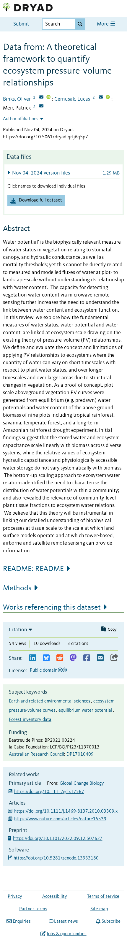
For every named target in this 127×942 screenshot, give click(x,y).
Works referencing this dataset (52, 607)
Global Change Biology (82, 783)
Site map (99, 909)
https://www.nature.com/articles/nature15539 (60, 819)
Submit (21, 24)
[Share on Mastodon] (73, 658)
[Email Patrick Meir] (41, 106)
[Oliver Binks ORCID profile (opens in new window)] (48, 97)
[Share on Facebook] (86, 658)
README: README (33, 569)
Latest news (66, 921)
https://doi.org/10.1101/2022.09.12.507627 (58, 838)
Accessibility (54, 896)
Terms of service (103, 896)
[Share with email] (100, 658)
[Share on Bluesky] (46, 658)
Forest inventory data (30, 719)
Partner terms (33, 909)
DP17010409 (80, 754)
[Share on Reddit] (59, 658)
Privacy (15, 896)
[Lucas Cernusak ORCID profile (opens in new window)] (107, 97)
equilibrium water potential (85, 710)
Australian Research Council (36, 754)
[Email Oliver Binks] (41, 97)
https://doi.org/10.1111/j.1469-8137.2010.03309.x (66, 811)
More (103, 24)
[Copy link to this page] (114, 658)
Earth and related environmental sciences (49, 701)
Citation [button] (18, 629)
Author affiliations (20, 119)
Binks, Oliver (17, 99)
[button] (63, 172)
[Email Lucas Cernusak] (100, 97)
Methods (17, 588)
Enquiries (21, 921)
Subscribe (111, 921)
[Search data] (80, 24)
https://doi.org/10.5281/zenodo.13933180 (56, 858)
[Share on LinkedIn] (32, 658)
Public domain (43, 670)
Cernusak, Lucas (72, 99)
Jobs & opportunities (66, 934)
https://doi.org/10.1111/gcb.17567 (49, 791)
